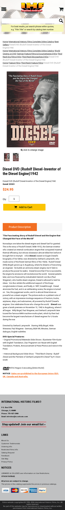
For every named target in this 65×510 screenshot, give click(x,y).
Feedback (5, 456)
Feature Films (14, 63)
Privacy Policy (7, 462)
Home (5, 42)
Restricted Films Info (9, 450)
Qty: (4, 199)
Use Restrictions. (43, 473)
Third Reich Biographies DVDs (35, 57)
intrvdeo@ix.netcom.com (17, 417)
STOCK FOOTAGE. (8, 476)
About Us (5, 441)
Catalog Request (7, 453)
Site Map (4, 459)
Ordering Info (6, 447)
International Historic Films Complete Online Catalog (31, 42)
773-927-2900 (13, 414)
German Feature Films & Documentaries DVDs (37, 54)
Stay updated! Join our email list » (24, 424)
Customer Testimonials (10, 444)
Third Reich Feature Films (32, 63)
